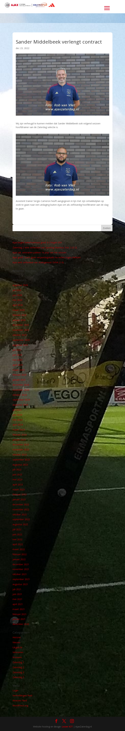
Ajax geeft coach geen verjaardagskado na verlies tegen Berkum (47, 257)
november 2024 (21, 389)
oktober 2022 (20, 514)
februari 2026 (20, 315)
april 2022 (18, 544)
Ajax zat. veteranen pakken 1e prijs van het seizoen (39, 252)
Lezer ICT (67, 726)
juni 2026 (17, 295)
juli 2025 (17, 349)
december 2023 (21, 444)
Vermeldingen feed (22, 695)
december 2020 (21, 624)
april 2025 (18, 364)
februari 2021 (20, 614)
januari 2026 (19, 320)
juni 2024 (17, 414)
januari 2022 (19, 559)
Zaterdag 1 (18, 662)
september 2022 (21, 519)
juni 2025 (17, 354)
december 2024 (21, 384)
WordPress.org (20, 705)
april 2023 (18, 484)
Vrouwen (17, 657)
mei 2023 (17, 479)
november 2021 (21, 569)
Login (15, 690)
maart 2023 (19, 489)
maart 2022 (19, 549)
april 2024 (18, 424)
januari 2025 (19, 379)
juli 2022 (17, 529)
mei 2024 (17, 419)
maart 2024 (19, 429)
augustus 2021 (20, 584)
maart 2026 (19, 310)
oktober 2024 (20, 394)
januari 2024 (19, 439)
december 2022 (21, 504)
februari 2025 (20, 374)
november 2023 (21, 449)
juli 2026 (17, 290)
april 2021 (18, 604)
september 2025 (21, 339)
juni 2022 (17, 534)
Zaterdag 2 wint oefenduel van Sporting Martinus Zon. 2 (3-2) (45, 247)
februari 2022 (20, 554)
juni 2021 (17, 594)
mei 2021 (17, 599)
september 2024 (21, 399)
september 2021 (21, 579)
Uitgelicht (17, 647)
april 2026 (18, 304)
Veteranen (18, 652)
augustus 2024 (20, 404)
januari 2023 (19, 499)
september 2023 (21, 459)
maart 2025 (19, 369)
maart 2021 (19, 609)
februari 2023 (20, 494)
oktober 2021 (20, 574)
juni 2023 (17, 474)
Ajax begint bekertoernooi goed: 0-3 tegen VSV (37, 242)
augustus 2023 (20, 464)
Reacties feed (20, 700)
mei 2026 (17, 299)
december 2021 (21, 564)
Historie (17, 637)
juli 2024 (17, 409)
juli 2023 (17, 469)
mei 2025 (17, 359)
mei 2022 (17, 539)
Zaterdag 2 (18, 667)
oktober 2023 (20, 454)
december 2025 (21, 324)
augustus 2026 (20, 285)
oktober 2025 (20, 334)
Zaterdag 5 (18, 677)
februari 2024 (20, 434)
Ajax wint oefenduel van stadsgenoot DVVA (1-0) (38, 262)
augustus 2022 (20, 524)
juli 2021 (17, 589)
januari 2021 (19, 619)
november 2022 (21, 509)
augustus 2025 (20, 344)
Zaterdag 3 (18, 672)
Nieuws (16, 642)
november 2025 (21, 329)
